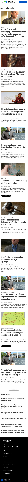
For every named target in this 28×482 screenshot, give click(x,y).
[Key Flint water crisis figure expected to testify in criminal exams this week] (13, 283)
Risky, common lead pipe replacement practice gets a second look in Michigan (12, 332)
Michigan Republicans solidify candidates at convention (12, 413)
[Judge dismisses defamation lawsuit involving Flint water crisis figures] (13, 60)
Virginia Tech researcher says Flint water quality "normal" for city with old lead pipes (13, 372)
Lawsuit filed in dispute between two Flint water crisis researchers (13, 222)
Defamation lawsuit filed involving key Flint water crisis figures (13, 147)
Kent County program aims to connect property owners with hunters (12, 399)
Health (2, 27)
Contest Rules (6, 467)
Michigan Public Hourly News (9, 464)
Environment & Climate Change (7, 107)
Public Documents (6, 462)
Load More (14, 389)
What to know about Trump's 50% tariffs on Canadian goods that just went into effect (11, 425)
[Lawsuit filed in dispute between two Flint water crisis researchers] (13, 208)
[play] (2, 480)
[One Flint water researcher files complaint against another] (13, 245)
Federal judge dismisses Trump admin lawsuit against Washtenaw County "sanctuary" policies (12, 431)
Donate (24, 2)
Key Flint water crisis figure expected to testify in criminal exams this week (13, 296)
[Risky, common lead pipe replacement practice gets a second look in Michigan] (13, 318)
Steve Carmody (4, 39)
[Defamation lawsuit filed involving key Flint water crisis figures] (13, 133)
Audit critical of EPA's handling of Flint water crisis (14, 182)
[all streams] (26, 480)
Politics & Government (5, 178)
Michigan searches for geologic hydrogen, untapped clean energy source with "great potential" (11, 406)
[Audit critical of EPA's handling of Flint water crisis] (13, 169)
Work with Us (5, 459)
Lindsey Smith (4, 337)
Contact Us (5, 456)
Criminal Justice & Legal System (7, 69)
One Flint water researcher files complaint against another (12, 259)
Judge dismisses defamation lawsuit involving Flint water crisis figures (13, 74)
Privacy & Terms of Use (8, 470)
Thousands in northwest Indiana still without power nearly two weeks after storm (14, 419)
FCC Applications (6, 473)
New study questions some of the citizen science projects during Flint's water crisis (13, 111)
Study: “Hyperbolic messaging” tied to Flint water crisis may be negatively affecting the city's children (13, 32)
